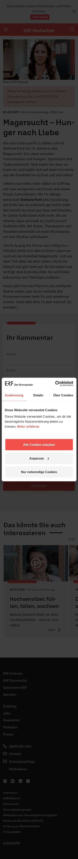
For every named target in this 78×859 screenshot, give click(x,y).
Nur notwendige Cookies (39, 472)
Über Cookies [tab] (63, 395)
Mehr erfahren (28, 426)
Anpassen (36, 458)
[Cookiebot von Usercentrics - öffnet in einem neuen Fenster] (55, 383)
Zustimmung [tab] (14, 395)
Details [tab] (38, 395)
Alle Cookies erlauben (39, 444)
